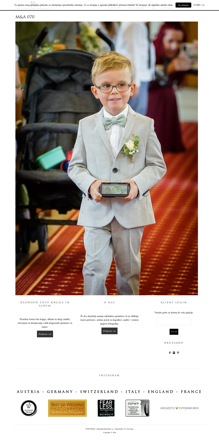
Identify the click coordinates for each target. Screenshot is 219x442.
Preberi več (199, 4)
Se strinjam (183, 4)
